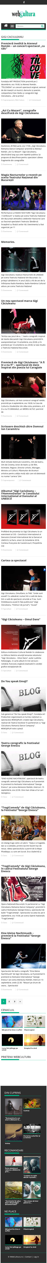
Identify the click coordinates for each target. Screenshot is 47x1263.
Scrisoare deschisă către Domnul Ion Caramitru (22, 428)
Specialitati (7, 609)
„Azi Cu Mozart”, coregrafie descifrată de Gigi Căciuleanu (20, 112)
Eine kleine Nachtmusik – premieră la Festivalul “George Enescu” (20, 935)
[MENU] (12, 26)
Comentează (36, 100)
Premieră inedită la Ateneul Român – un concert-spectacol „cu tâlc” (23, 46)
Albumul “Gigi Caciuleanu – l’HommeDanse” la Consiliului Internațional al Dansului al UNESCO (20, 494)
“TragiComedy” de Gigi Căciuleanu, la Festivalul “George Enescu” (23, 809)
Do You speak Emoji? (14, 681)
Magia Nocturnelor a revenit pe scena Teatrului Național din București (21, 177)
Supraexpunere (8, 100)
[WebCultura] (5, 25)
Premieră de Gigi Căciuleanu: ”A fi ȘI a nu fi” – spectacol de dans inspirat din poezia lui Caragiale (23, 365)
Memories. (8, 242)
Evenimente (7, 164)
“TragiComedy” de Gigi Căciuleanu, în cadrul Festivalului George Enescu (23, 868)
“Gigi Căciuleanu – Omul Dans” (20, 619)
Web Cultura (19, 100)
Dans (5, 732)
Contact (28, 1257)
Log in (36, 1257)
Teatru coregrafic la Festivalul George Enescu (20, 744)
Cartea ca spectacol (13, 560)
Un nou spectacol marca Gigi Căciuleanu (19, 302)
